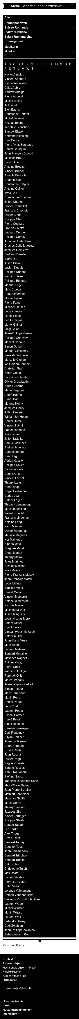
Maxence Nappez (15, 658)
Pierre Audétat (13, 96)
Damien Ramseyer (16, 728)
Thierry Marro (13, 557)
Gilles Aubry (12, 87)
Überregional (13, 41)
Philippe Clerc (13, 219)
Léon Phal (11, 706)
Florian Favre (13, 298)
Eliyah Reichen (14, 737)
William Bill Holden (16, 416)
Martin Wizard (13, 912)
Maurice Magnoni (15, 535)
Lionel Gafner (13, 324)
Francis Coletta (14, 228)
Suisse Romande (16, 27)
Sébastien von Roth (17, 934)
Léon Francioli (13, 311)
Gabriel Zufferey (14, 921)
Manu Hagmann (14, 390)
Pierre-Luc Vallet (15, 881)
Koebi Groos (12, 372)
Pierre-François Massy (19, 574)
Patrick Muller (13, 636)
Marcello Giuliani (15, 359)
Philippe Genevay (16, 337)
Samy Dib (10, 258)
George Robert (14, 745)
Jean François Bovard (18, 153)
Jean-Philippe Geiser (18, 333)
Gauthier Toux (13, 846)
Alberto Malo (12, 544)
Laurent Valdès (14, 877)
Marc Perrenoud (14, 693)
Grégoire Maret (14, 548)
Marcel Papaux (14, 680)
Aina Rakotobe (14, 723)
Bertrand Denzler (15, 254)
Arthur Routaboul (15, 772)
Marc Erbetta (12, 289)
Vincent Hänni (13, 425)
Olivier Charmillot (15, 206)
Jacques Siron (13, 811)
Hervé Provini (13, 719)
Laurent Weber (14, 903)
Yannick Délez (13, 276)
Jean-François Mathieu (19, 579)
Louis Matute (12, 583)
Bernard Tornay (14, 842)
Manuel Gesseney (16, 350)
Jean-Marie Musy (15, 640)
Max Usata (11, 873)
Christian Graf (13, 368)
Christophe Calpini (16, 184)
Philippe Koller (14, 465)
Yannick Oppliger (15, 671)
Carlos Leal (11, 495)
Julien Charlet (13, 201)
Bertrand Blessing (16, 135)
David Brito (11, 162)
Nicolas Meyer (13, 605)
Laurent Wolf (12, 916)
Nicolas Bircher (14, 122)
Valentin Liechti (14, 513)
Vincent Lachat (14, 478)
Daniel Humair (13, 421)
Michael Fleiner (14, 307)
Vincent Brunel (14, 171)
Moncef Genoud (14, 342)
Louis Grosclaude (15, 377)
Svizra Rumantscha (18, 36)
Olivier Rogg (12, 759)
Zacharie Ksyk (13, 469)
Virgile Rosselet (14, 763)
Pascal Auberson (15, 83)
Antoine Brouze (14, 166)
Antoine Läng (13, 522)
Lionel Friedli (12, 315)
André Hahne (13, 394)
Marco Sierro (12, 802)
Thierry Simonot (14, 807)
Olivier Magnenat (15, 530)
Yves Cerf (10, 193)
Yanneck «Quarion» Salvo (21, 780)
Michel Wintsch (14, 908)
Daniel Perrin (13, 701)
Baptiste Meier (13, 587)
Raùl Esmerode (14, 293)
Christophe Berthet (16, 114)
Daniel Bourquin (15, 149)
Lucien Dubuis (13, 267)
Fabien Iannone (14, 429)
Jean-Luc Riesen (15, 741)
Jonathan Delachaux (17, 241)
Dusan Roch (12, 750)
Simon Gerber (13, 346)
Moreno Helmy (14, 403)
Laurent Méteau (14, 649)
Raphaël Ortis (13, 675)
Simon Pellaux (14, 688)
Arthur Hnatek (13, 412)
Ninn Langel (12, 486)
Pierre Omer (12, 666)
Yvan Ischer (12, 434)
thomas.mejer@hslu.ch (17, 988)
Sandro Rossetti (14, 767)
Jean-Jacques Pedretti (19, 684)
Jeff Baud (10, 105)
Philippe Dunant (15, 271)
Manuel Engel (13, 285)
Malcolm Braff (13, 157)
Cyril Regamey (14, 732)
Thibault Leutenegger (18, 504)
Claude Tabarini (14, 824)
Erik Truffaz (11, 864)
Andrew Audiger (14, 92)
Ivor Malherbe (13, 539)
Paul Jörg (10, 456)
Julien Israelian (14, 438)
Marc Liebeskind (15, 508)
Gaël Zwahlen (13, 925)
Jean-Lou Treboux (16, 851)
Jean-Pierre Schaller (17, 789)
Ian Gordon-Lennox (17, 364)
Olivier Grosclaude (16, 381)
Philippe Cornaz (15, 236)
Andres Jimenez (15, 447)
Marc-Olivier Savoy (16, 785)
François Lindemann (17, 517)
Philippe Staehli (14, 820)
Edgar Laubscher (15, 491)
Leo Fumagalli (13, 320)
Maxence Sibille (14, 798)
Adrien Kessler (14, 460)
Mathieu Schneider (16, 794)
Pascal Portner (14, 715)
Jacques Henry (14, 408)
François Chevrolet (16, 210)
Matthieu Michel (14, 609)
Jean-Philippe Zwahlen (19, 930)
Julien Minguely (14, 614)
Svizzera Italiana (15, 32)
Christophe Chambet (17, 197)
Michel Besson (14, 118)
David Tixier (12, 837)
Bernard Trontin (14, 859)
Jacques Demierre (16, 250)
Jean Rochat (12, 754)
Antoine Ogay (13, 662)
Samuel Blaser (14, 131)
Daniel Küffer (12, 473)
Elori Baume (12, 109)
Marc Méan (11, 644)
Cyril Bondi (11, 140)
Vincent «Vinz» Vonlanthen (22, 899)
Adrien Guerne (14, 386)
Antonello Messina (16, 601)
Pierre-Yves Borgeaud (18, 144)
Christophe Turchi (16, 868)
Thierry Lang (12, 482)
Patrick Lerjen (13, 500)
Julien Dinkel (12, 263)
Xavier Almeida (14, 74)
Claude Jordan (14, 451)
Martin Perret (12, 697)
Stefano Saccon (14, 776)
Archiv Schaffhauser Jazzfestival (36, 6)
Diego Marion (13, 552)
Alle (7, 17)
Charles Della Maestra (19, 245)
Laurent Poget (13, 710)
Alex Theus (11, 833)
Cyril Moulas (12, 627)
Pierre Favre (12, 302)
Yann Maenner (14, 526)
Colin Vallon (12, 886)
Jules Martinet (13, 561)
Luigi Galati (11, 329)
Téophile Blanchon (16, 127)
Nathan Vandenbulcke (18, 895)
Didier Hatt (11, 399)
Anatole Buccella (15, 175)
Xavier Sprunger (15, 816)
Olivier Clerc (12, 214)
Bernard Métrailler (16, 653)
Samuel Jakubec (15, 443)
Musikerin (11, 46)
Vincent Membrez (15, 596)
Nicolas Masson (14, 565)
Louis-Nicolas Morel (17, 618)
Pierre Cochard (14, 223)
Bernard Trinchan (15, 855)
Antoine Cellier (14, 188)
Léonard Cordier (15, 232)
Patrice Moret (13, 622)
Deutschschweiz (15, 22)
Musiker (9, 51)
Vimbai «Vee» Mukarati (19, 631)
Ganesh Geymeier (16, 355)
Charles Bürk (12, 179)
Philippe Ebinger (15, 280)
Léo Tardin (11, 829)
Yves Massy (12, 570)
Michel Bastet (13, 100)
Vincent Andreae (15, 78)
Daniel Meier (12, 592)
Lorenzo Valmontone (17, 890)
